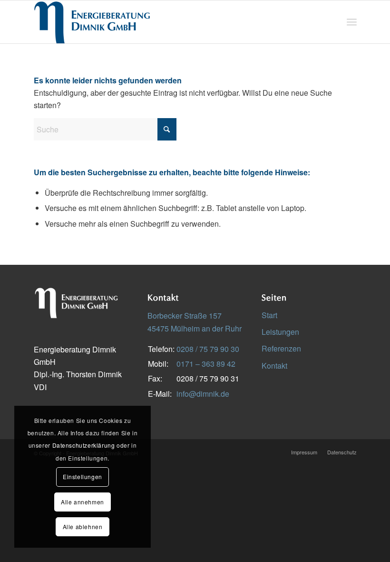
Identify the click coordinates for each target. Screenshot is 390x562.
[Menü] (352, 22)
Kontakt (274, 365)
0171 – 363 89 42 (205, 363)
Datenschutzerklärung (83, 445)
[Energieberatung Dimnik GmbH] (92, 21)
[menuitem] (352, 22)
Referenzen (281, 348)
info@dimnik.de (202, 393)
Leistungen (280, 331)
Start (269, 315)
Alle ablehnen (83, 526)
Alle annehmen (82, 502)
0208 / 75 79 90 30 (207, 348)
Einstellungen (82, 476)
